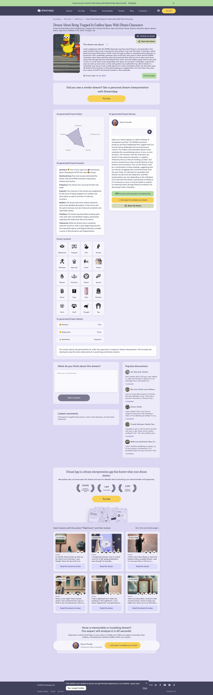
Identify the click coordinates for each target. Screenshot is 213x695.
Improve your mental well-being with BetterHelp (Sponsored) (99, 3)
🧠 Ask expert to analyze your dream (132, 200)
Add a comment (74, 398)
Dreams (121, 11)
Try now (169, 11)
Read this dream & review (70, 566)
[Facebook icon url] (160, 685)
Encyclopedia (107, 11)
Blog (132, 11)
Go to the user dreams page (146, 528)
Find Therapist (149, 76)
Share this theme (148, 41)
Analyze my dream (147, 36)
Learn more (135, 683)
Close (145, 688)
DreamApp (57, 19)
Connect (132, 3)
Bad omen (67, 19)
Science (69, 11)
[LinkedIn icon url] (156, 685)
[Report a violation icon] (107, 44)
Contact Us (171, 691)
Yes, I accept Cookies (76, 688)
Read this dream (106, 566)
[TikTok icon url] (174, 685)
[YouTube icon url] (164, 685)
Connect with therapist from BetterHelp (135, 194)
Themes (93, 11)
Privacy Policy (42, 691)
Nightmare (78, 19)
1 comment (129, 384)
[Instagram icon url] (169, 685)
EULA (53, 691)
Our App (81, 11)
